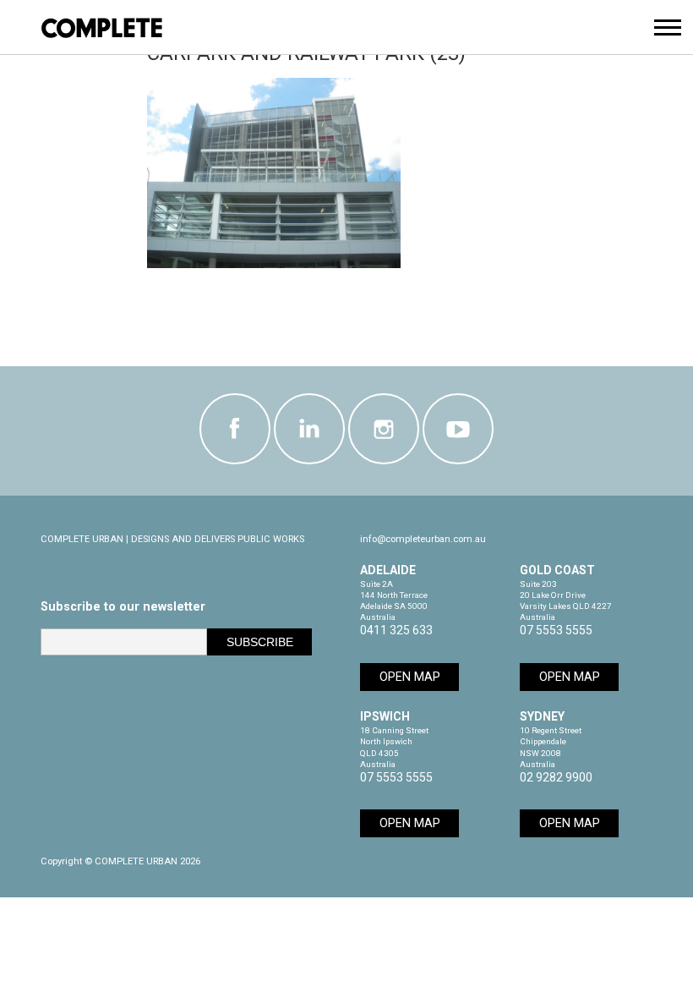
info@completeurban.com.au (423, 539)
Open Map (409, 677)
